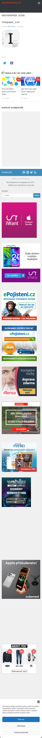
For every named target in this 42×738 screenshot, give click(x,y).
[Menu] (39, 3)
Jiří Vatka (11, 26)
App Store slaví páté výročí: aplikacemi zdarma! (28, 91)
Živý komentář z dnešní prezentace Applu (9, 91)
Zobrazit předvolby (21, 732)
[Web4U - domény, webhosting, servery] (16, 506)
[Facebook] (24, 172)
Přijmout (21, 719)
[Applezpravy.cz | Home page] (15, 3)
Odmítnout (21, 726)
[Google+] (27, 172)
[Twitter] (31, 172)
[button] (38, 702)
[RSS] (35, 172)
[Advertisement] (22, 9)
